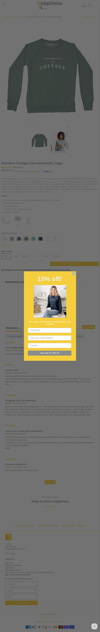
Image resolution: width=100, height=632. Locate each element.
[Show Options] (69, 345)
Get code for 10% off (49, 353)
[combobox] (49, 345)
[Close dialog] (73, 273)
